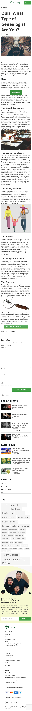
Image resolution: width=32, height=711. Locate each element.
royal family (4, 548)
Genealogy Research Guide (12, 660)
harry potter (22, 529)
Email (3, 375)
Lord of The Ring (5, 538)
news (11, 542)
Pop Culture (4, 486)
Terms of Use (9, 658)
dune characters (5, 509)
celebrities (24, 504)
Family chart (8, 512)
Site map (7, 665)
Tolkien (8, 551)
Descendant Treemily (11, 680)
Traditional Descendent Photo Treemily (16, 677)
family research (20, 513)
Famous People (9, 526)
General (3, 483)
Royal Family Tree (13, 548)
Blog (6, 641)
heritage (4, 533)
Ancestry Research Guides (8, 495)
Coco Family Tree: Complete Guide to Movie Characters (20, 450)
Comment (4, 347)
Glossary (7, 653)
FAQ (6, 637)
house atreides (13, 532)
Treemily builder (10, 554)
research (24, 546)
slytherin (20, 548)
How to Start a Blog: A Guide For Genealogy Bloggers (13, 644)
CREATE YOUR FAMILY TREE (14, 326)
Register (27, 3)
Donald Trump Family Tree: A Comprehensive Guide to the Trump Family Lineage (21, 460)
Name (3, 369)
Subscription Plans (10, 639)
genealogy (23, 526)
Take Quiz (16, 92)
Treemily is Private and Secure (13, 697)
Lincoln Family (10, 535)
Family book (16, 509)
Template (27, 548)
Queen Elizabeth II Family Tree (8, 545)
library (3, 535)
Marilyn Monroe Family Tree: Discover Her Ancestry (19, 470)
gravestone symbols (13, 529)
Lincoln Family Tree (19, 535)
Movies (5, 542)
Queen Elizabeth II (18, 542)
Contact (7, 663)
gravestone (4, 529)
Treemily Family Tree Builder (13, 561)
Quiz (18, 545)
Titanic (3, 551)
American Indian (5, 504)
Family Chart (8, 673)
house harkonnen (21, 532)
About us (7, 634)
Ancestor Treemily (10, 675)
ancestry (15, 504)
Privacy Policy (9, 655)
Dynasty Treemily (10, 682)
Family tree (23, 517)
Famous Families (6, 489)
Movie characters (18, 538)
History (3, 492)
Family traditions (8, 517)
